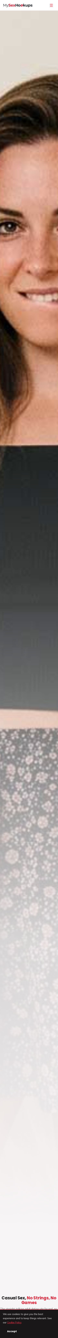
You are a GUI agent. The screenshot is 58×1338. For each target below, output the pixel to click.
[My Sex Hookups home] (18, 5)
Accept (12, 1331)
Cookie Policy (14, 1322)
